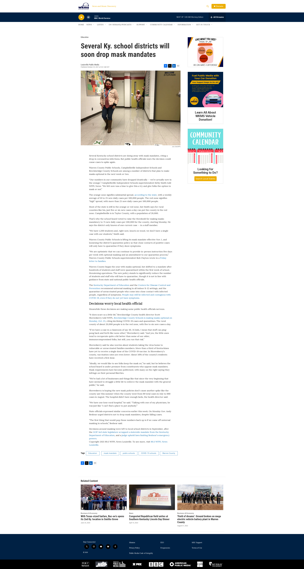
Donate (219, 6)
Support (141, 25)
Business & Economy (89, 513)
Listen (100, 25)
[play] (81, 17)
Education (84, 37)
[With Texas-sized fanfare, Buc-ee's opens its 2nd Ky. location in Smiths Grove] (104, 497)
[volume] (88, 17)
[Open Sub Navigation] (94, 25)
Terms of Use (197, 548)
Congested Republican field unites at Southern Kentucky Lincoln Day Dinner (149, 518)
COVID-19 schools (148, 453)
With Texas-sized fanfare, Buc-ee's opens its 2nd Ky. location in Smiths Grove (102, 518)
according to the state (146, 194)
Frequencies (165, 548)
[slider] (92, 17)
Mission (132, 543)
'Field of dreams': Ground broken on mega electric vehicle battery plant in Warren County (199, 519)
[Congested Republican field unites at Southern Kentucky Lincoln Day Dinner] (152, 497)
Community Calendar (161, 25)
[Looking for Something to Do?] (205, 146)
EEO (162, 543)
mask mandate (110, 453)
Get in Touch (203, 25)
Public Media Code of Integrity (141, 553)
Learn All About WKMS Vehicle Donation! (205, 116)
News (89, 25)
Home (81, 25)
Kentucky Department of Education (111, 285)
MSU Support (197, 543)
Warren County (168, 453)
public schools (129, 453)
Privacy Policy (134, 548)
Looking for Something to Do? (205, 170)
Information (184, 25)
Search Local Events (205, 178)
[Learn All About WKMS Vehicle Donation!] (205, 89)
